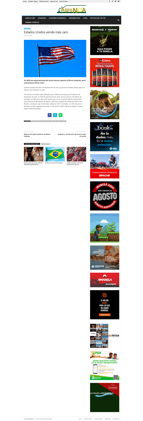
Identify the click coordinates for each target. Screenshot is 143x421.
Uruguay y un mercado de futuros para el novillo (71, 135)
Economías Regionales (57, 18)
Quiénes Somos (33, 1)
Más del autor (45, 144)
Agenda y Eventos (32, 22)
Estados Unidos (50, 121)
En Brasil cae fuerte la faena (54, 163)
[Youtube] (118, 1)
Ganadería (42, 18)
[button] (118, 20)
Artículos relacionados (32, 144)
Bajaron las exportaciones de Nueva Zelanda (37, 135)
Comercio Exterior (40, 121)
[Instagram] (112, 1)
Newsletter (54, 1)
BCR (33, 121)
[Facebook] (109, 1)
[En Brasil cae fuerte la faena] (55, 154)
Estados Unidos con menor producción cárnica (75, 163)
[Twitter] (115, 1)
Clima (85, 18)
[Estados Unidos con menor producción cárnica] (76, 154)
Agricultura (30, 18)
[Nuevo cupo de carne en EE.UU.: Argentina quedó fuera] (33, 154)
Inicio (25, 1)
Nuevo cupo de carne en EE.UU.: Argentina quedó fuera (33, 163)
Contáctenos (63, 1)
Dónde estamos (44, 1)
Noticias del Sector (97, 18)
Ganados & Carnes (61, 121)
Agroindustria (74, 18)
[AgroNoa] (71, 9)
